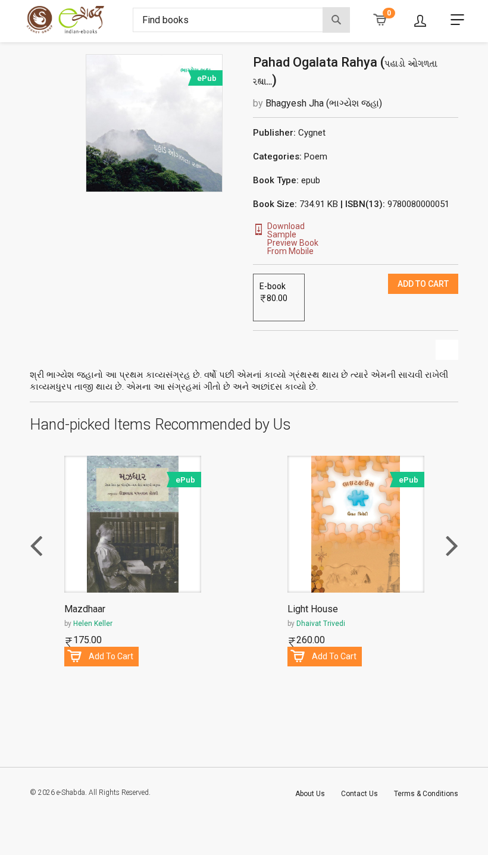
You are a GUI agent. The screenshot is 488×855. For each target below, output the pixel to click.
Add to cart (423, 284)
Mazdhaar (84, 610)
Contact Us (359, 794)
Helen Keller (92, 623)
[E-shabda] (75, 19)
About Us (310, 794)
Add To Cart (111, 656)
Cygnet (312, 132)
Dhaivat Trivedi (320, 623)
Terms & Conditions (426, 794)
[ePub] (154, 122)
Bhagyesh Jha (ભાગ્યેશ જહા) (323, 103)
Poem (315, 156)
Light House (312, 610)
